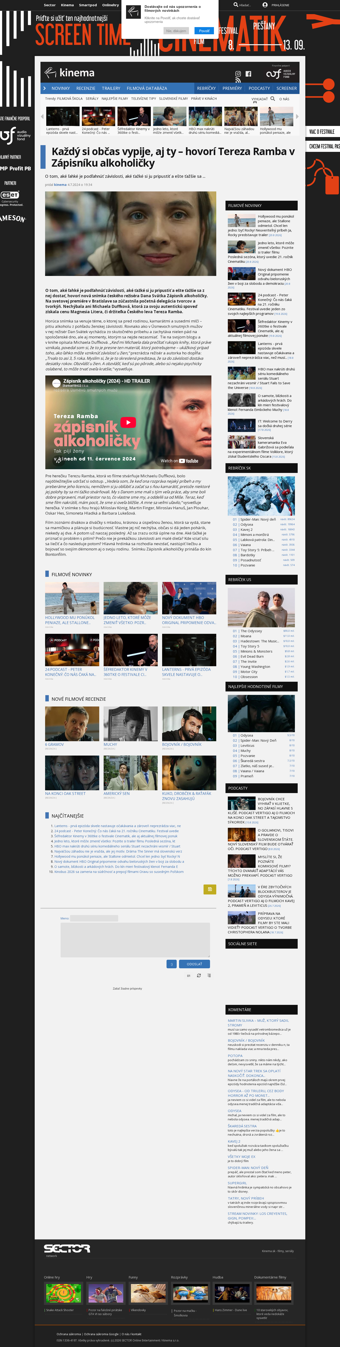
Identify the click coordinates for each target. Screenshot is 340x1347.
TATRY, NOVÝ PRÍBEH (246, 1198)
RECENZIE (85, 88)
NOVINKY (61, 88)
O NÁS (284, 99)
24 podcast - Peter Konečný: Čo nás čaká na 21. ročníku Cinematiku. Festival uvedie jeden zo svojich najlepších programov (260, 304)
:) (172, 964)
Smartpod (88, 5)
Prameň (247, 776)
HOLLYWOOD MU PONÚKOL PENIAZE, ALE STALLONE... (70, 620)
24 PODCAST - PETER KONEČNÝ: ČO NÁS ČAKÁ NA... (70, 672)
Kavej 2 (247, 529)
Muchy (246, 750)
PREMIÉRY (232, 88)
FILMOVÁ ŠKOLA (70, 98)
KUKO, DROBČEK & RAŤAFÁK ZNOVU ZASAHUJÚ (186, 796)
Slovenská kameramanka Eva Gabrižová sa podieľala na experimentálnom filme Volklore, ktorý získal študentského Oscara (261, 447)
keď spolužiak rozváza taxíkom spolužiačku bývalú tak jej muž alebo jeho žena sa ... (258, 1148)
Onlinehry (110, 5)
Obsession (249, 676)
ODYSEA (234, 1110)
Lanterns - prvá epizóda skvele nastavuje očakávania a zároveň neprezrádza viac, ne (117, 826)
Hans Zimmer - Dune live (231, 1310)
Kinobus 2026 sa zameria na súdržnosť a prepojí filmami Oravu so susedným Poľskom (119, 871)
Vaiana (246, 544)
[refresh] (199, 976)
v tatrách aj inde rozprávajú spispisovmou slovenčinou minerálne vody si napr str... (257, 1204)
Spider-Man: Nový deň (258, 519)
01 (188, 976)
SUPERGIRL (237, 1183)
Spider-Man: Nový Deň (258, 740)
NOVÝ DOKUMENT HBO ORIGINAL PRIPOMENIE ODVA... (189, 620)
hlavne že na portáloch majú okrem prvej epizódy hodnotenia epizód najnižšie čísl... (257, 1082)
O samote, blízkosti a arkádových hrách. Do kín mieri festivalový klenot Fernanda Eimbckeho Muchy (260, 402)
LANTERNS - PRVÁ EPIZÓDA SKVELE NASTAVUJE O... (186, 672)
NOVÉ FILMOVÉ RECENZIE (79, 699)
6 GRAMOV (54, 744)
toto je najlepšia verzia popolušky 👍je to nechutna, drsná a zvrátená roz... (256, 1132)
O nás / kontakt (131, 1334)
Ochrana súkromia (69, 1334)
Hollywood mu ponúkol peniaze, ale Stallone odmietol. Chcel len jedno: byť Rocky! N (117, 856)
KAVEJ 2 (234, 1141)
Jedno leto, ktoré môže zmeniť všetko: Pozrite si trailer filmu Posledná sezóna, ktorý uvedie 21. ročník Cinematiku (261, 252)
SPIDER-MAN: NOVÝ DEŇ (248, 1167)
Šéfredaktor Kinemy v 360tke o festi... (133, 131)
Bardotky (248, 555)
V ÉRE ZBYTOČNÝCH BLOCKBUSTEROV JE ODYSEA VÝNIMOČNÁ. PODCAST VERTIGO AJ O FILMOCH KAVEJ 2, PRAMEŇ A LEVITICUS (261, 896)
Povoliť (204, 30)
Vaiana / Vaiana (252, 771)
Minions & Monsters (256, 651)
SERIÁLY (92, 98)
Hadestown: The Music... (260, 641)
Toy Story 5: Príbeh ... (257, 549)
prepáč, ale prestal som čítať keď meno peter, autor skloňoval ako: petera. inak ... (259, 1174)
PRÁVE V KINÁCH (204, 98)
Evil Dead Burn (252, 656)
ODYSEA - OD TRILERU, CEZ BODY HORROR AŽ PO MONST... (256, 1093)
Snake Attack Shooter (60, 1310)
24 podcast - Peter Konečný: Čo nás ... (96, 131)
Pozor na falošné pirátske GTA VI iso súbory (105, 1312)
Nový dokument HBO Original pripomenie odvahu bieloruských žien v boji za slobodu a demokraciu (260, 276)
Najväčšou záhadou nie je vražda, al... (239, 131)
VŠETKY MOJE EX (241, 1156)
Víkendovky (138, 1310)
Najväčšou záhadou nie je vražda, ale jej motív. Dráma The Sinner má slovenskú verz (118, 851)
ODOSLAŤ (194, 964)
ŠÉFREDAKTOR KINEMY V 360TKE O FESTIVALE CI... (125, 672)
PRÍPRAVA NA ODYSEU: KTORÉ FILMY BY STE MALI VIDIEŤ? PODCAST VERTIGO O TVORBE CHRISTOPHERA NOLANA (260, 922)
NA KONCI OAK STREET (65, 793)
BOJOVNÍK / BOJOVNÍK (181, 744)
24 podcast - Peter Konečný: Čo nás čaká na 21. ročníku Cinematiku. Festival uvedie (116, 831)
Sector (50, 5)
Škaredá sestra (253, 760)
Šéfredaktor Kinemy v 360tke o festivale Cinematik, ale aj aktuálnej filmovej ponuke (260, 328)
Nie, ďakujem (176, 30)
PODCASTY (259, 88)
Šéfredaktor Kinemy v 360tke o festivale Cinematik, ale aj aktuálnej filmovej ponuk (115, 836)
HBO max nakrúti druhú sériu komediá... (205, 131)
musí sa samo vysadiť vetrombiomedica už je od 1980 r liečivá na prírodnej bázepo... (259, 1031)
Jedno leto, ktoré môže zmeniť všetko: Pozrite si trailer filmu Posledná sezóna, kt (114, 841)
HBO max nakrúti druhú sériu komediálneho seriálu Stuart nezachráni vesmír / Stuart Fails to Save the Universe (261, 378)
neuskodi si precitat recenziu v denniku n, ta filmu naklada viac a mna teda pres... (259, 1047)
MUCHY (110, 744)
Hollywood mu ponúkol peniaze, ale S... (275, 132)
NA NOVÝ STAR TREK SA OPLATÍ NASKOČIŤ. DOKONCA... (254, 1073)
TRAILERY (111, 88)
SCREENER (287, 88)
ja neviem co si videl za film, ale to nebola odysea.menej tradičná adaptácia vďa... (257, 1102)
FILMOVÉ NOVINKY (72, 574)
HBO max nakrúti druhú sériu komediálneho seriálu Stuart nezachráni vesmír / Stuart (117, 846)
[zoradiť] (209, 976)
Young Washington (255, 666)
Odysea (247, 524)
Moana (246, 636)
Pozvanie (248, 565)
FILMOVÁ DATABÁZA (147, 88)
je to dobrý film (238, 1161)
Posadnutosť (251, 560)
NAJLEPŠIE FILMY (115, 98)
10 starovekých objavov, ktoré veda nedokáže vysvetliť (272, 1314)
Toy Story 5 (250, 646)
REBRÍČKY (206, 88)
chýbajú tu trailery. (241, 1222)
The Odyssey (251, 630)
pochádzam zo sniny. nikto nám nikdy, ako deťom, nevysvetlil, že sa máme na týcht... (257, 1062)
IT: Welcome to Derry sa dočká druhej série (275, 423)
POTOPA (235, 1055)
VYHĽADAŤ (260, 99)
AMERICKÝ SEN (117, 793)
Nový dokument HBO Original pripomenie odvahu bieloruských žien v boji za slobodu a (119, 861)
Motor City (249, 671)
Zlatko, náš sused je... (257, 765)
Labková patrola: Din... (258, 539)
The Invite (249, 661)
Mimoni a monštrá (255, 534)
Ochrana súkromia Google (101, 1334)
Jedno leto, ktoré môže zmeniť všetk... (168, 131)
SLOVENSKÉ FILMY (173, 98)
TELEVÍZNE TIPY (143, 98)
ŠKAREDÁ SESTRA (242, 1126)
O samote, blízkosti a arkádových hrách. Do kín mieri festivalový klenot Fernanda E (116, 866)
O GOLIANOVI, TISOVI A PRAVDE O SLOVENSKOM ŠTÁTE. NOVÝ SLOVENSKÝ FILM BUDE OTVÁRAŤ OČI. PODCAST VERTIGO (261, 839)
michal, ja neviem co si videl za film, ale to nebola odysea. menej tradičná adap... (256, 1117)
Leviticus (247, 745)
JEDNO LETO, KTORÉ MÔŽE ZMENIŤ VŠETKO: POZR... (127, 620)
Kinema (67, 5)
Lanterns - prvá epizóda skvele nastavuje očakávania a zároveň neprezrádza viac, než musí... (261, 350)
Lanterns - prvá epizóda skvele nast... (62, 131)
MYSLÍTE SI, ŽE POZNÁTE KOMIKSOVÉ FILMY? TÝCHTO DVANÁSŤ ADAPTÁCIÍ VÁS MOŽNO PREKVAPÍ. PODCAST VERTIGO (260, 866)
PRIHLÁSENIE (280, 5)
